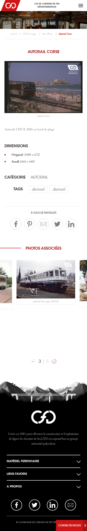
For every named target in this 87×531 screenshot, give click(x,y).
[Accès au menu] (81, 5)
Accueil (14, 33)
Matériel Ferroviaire (23, 461)
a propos (14, 486)
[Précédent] (33, 361)
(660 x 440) (23, 161)
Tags (18, 189)
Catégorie (15, 177)
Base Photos (47, 33)
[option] (46, 282)
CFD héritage (29, 33)
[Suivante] (54, 361)
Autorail (39, 177)
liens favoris (17, 474)
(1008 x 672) (26, 155)
